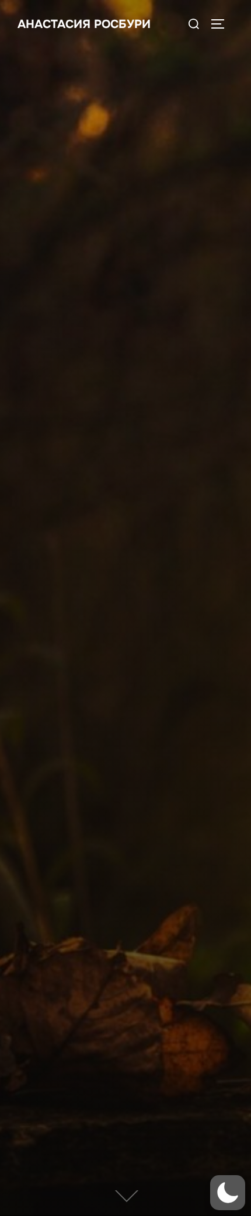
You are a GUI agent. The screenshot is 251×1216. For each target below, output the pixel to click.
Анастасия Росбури (84, 24)
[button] (227, 1192)
